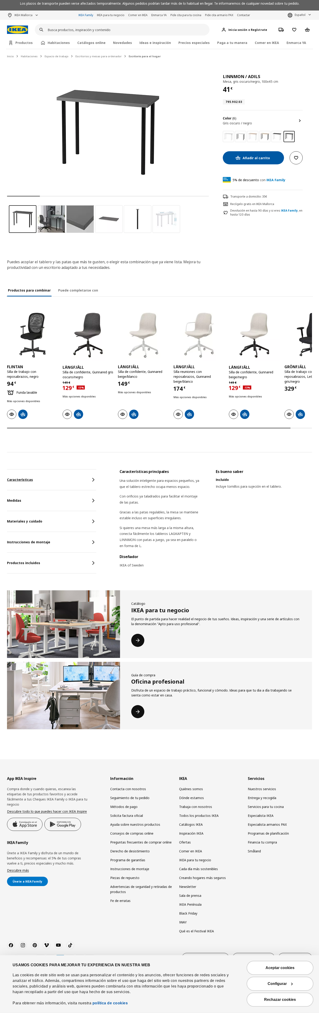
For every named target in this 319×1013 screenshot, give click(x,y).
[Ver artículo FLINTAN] (32, 335)
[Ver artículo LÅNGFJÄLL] (88, 335)
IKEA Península (190, 904)
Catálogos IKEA (191, 824)
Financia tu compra (262, 842)
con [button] (259, 180)
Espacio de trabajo (56, 56)
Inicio (10, 56)
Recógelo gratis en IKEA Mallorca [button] (252, 204)
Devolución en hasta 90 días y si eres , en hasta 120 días (266, 212)
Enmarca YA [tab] (296, 42)
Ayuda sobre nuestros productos (135, 824)
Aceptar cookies (280, 968)
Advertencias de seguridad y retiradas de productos (141, 889)
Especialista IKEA (260, 815)
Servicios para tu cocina (266, 806)
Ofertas (185, 842)
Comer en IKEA (138, 15)
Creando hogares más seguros (202, 878)
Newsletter (187, 886)
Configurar (277, 984)
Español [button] (300, 15)
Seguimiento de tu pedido (129, 798)
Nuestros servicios (262, 789)
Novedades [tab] (122, 42)
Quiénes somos (191, 789)
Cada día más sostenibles (198, 869)
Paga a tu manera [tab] (232, 42)
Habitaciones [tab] (59, 42)
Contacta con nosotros (128, 789)
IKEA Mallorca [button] (23, 15)
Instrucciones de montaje (129, 869)
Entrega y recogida (262, 798)
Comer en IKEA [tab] (267, 42)
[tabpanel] (216, 521)
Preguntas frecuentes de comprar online (141, 842)
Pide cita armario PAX (219, 15)
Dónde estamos (191, 798)
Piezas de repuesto (124, 878)
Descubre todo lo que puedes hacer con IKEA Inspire (47, 811)
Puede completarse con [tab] (78, 290)
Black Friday (188, 913)
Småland (254, 851)
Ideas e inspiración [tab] (155, 42)
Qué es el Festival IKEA (196, 931)
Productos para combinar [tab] (29, 290)
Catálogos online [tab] (91, 42)
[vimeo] (46, 945)
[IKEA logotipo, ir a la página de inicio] (17, 29)
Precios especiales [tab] (194, 42)
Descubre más (18, 870)
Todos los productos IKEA (199, 815)
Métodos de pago (124, 806)
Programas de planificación (268, 833)
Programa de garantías (127, 860)
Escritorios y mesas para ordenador (98, 56)
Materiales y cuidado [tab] (24, 521)
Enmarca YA (159, 15)
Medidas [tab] (14, 500)
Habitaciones (29, 56)
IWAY (183, 922)
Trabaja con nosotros (195, 806)
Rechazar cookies (280, 1000)
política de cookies (110, 1003)
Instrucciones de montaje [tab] (28, 542)
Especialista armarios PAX (267, 824)
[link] (228, 136)
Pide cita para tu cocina (185, 15)
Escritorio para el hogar (145, 56)
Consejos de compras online (131, 833)
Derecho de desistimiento (130, 851)
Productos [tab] (24, 42)
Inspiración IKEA (191, 833)
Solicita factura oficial (126, 815)
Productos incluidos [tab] (23, 563)
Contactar (243, 15)
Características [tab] (20, 479)
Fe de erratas (120, 900)
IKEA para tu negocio (110, 15)
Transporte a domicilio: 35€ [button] (248, 196)
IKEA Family (85, 15)
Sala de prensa (190, 895)
